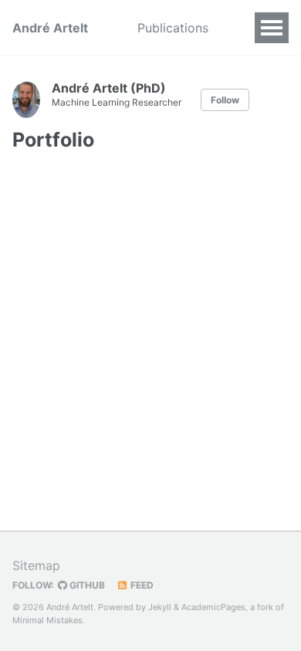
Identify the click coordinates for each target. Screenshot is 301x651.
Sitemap (36, 565)
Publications (172, 27)
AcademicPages (213, 607)
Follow (225, 100)
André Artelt (50, 27)
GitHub (86, 585)
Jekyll (159, 607)
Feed (141, 585)
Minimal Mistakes (47, 620)
